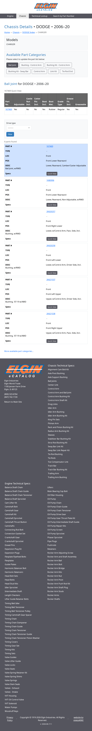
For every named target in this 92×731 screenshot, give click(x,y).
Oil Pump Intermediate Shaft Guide (63, 522)
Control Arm (39, 71)
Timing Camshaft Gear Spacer (18, 615)
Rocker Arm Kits (54, 572)
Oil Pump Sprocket (55, 533)
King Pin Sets (54, 419)
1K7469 (8, 109)
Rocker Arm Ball (54, 560)
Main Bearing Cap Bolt (57, 491)
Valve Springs (11, 680)
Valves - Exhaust (12, 688)
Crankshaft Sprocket (14, 541)
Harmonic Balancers (14, 572)
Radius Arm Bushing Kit (58, 431)
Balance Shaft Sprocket (15, 499)
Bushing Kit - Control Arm (58, 65)
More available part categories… (19, 351)
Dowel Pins (10, 545)
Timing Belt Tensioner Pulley (17, 611)
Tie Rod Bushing (55, 454)
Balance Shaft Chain (14, 487)
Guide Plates (10, 564)
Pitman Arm (53, 423)
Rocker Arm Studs (55, 591)
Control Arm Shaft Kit (57, 400)
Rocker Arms (53, 595)
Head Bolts (10, 579)
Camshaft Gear (11, 510)
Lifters (50, 487)
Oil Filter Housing (55, 495)
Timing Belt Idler (12, 603)
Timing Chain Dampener (16, 622)
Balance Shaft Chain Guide (17, 491)
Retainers (51, 549)
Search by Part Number (63, 16)
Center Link (53, 385)
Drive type (11, 123)
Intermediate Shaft (13, 591)
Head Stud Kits (11, 583)
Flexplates (9, 560)
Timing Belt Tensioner (14, 607)
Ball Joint (12, 65)
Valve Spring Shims (13, 676)
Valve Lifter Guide (13, 661)
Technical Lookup (39, 16)
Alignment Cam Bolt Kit (58, 369)
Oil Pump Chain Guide (57, 506)
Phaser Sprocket (54, 537)
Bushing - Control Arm (31, 65)
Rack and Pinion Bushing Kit (60, 427)
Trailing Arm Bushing (57, 477)
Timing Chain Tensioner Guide (18, 634)
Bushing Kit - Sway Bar (18, 71)
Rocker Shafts (53, 599)
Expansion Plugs (12, 552)
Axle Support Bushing (57, 377)
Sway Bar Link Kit (55, 446)
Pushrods (51, 545)
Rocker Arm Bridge (56, 568)
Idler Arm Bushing (56, 411)
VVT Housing (10, 695)
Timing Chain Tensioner (15, 630)
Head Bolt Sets (11, 576)
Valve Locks (10, 665)
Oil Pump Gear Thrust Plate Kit (61, 518)
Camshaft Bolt (11, 506)
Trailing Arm (53, 473)
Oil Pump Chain (54, 502)
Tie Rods (52, 458)
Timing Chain (11, 618)
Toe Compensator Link (58, 462)
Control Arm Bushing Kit (59, 396)
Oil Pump (51, 499)
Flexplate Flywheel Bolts (15, 556)
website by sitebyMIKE (78, 719)
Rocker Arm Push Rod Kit (58, 583)
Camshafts (9, 526)
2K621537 (50, 279)
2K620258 (50, 245)
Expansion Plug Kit (13, 549)
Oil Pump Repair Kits (56, 526)
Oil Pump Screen (55, 529)
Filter (10, 134)
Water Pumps (11, 707)
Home (7, 32)
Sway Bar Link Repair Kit (59, 450)
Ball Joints (52, 381)
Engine (10, 16)
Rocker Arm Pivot (55, 579)
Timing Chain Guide (14, 626)
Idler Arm (52, 408)
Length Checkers (12, 595)
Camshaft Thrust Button (16, 522)
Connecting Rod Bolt (14, 529)
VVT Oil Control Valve (14, 699)
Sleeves (51, 435)
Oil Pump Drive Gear (56, 514)
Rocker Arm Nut (54, 576)
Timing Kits (10, 649)
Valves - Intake (11, 692)
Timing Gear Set (12, 645)
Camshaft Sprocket (13, 518)
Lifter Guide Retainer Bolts (17, 599)
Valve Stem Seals (12, 684)
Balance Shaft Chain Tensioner (18, 495)
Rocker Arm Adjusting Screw (60, 552)
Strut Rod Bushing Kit (57, 442)
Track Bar (52, 465)
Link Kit (53, 71)
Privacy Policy (10, 719)
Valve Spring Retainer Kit (16, 672)
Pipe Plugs (52, 541)
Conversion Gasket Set (15, 533)
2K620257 (50, 211)
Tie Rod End (67, 71)
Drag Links (53, 404)
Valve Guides (10, 657)
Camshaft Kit (10, 514)
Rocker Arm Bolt (54, 564)
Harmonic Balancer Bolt (15, 568)
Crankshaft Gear (12, 537)
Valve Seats (10, 668)
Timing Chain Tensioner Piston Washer (22, 638)
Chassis (22, 16)
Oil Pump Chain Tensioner (59, 510)
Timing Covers (11, 642)
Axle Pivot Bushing (56, 373)
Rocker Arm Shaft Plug (57, 587)
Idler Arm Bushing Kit (57, 415)
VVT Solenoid (11, 703)
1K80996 (50, 180)
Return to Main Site (13, 402)
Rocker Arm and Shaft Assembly (61, 556)
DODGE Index (28, 32)
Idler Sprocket (11, 587)
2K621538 (50, 313)
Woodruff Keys (11, 711)
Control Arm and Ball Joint (59, 392)
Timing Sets (10, 653)
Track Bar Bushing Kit (57, 469)
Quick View (52, 174)
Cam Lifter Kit (11, 502)
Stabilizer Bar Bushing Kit (59, 438)
